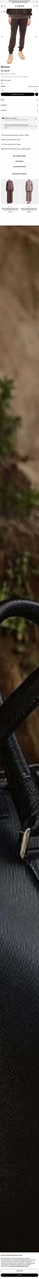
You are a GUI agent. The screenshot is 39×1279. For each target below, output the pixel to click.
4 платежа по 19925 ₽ (8, 74)
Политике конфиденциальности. (19, 1266)
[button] (36, 36)
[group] (19, 1)
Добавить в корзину (18, 94)
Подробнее (19, 1271)
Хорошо (19, 1275)
